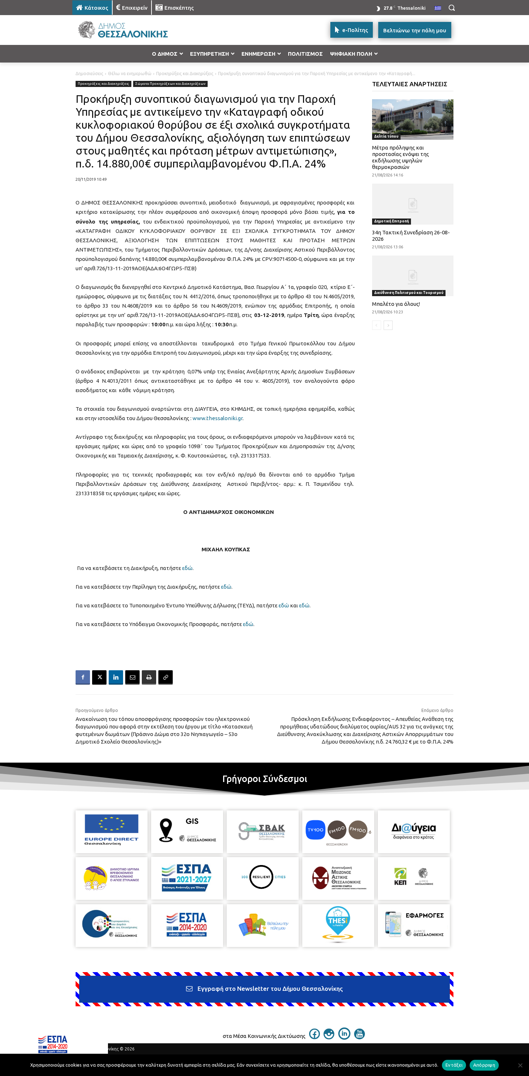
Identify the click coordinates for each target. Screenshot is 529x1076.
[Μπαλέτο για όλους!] (413, 276)
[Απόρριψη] (520, 1065)
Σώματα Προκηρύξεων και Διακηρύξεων (170, 84)
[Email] (132, 677)
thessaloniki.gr (225, 418)
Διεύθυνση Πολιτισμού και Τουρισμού (408, 293)
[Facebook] (83, 677)
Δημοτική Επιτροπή (391, 221)
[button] (452, 8)
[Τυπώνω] (149, 677)
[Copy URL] (165, 677)
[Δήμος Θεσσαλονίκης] (130, 30)
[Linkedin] (116, 677)
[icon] (314, 1037)
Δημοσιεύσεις (89, 73)
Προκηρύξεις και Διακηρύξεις (184, 73)
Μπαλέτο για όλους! (396, 304)
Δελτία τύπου (386, 136)
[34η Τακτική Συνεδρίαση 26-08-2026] (413, 204)
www (199, 418)
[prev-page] (376, 325)
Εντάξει (454, 1064)
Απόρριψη (484, 1064)
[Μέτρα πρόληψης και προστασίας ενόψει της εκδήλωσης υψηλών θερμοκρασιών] (413, 119)
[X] (99, 677)
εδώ (187, 568)
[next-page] (388, 325)
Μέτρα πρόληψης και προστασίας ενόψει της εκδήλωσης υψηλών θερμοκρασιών (400, 157)
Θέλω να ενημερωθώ (130, 73)
